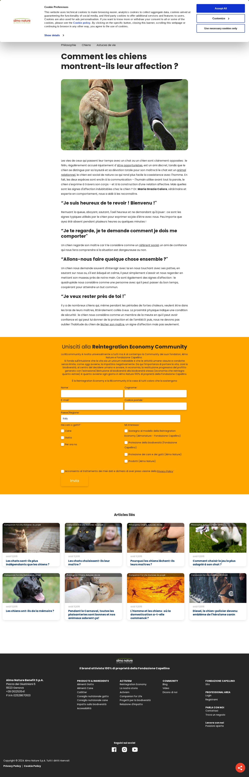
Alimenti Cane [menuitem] (85, 688)
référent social (149, 245)
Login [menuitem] (208, 695)
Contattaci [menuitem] (211, 710)
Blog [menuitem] (165, 684)
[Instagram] (124, 752)
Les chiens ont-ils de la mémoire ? (30, 611)
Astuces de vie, (210, 524)
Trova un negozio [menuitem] (215, 714)
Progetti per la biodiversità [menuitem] (135, 700)
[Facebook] (114, 752)
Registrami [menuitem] (211, 699)
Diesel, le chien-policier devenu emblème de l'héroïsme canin (215, 612)
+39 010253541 (15, 691)
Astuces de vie (106, 45)
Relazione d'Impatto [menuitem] (131, 704)
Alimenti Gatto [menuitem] (85, 684)
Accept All (221, 8)
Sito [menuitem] (207, 684)
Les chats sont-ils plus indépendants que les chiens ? (27, 562)
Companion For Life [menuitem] (131, 696)
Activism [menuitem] (124, 692)
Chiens (86, 45)
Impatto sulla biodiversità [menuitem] (91, 704)
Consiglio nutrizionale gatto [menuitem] (93, 696)
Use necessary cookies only (220, 28)
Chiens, (144, 524)
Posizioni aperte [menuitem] (214, 726)
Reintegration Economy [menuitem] (133, 684)
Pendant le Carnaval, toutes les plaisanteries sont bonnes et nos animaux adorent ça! (91, 614)
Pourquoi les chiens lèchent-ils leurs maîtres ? (152, 562)
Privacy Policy (165, 471)
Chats (221, 524)
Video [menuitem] (166, 688)
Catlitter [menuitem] (82, 692)
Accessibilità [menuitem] (84, 708)
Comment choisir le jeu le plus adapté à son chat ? (214, 562)
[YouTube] (135, 752)
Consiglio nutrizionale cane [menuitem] (92, 700)
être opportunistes (129, 165)
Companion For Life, (13, 524)
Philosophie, (134, 524)
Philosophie (68, 45)
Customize (218, 18)
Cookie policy (81, 22)
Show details (52, 35)
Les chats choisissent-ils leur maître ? (89, 562)
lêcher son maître (112, 324)
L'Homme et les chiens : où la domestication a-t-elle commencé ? (150, 614)
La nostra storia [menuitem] (129, 688)
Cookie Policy (32, 766)
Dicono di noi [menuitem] (170, 692)
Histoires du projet (32, 524)
